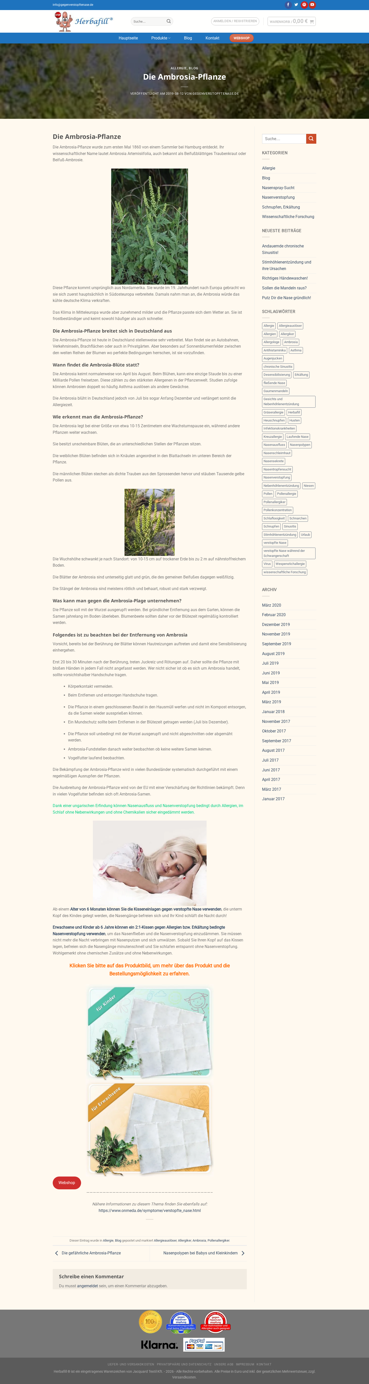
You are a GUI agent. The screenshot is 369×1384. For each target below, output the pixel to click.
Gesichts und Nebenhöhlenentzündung (281, 401)
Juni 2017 (271, 770)
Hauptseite (128, 38)
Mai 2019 (270, 682)
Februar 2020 (274, 614)
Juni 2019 (271, 673)
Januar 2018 (273, 711)
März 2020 (271, 605)
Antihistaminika (275, 350)
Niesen (309, 486)
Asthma (295, 350)
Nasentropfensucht (277, 469)
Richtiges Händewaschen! (285, 278)
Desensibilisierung (277, 375)
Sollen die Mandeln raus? (284, 288)
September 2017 (276, 740)
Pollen (268, 494)
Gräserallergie (273, 412)
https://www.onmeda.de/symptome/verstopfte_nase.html (150, 1210)
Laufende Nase (298, 437)
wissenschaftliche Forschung (285, 572)
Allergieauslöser (165, 1240)
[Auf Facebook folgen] (288, 5)
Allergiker (184, 1240)
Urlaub (305, 535)
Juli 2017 (270, 760)
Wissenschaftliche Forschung (288, 216)
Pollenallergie (286, 494)
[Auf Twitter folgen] (296, 5)
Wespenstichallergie (290, 564)
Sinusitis (290, 526)
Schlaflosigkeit (274, 518)
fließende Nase (274, 383)
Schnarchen (297, 518)
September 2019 (276, 644)
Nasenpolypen (300, 445)
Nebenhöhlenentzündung (281, 486)
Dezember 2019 (276, 624)
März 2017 (271, 789)
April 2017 (271, 779)
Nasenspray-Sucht (278, 187)
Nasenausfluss (274, 445)
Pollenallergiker (218, 1240)
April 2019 (271, 692)
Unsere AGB (223, 1364)
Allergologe (271, 342)
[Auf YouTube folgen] (312, 5)
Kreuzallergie (273, 437)
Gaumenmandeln (276, 391)
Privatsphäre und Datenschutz (184, 1364)
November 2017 (276, 721)
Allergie (179, 68)
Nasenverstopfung (278, 197)
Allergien (270, 334)
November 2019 (276, 634)
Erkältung (301, 375)
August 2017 (273, 750)
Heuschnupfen (274, 420)
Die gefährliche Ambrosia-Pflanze (91, 1253)
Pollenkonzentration (278, 510)
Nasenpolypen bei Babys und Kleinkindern (201, 1253)
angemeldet (87, 1286)
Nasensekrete (274, 461)
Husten (294, 420)
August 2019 (273, 653)
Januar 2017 (273, 798)
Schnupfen (271, 526)
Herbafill (294, 412)
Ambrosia (199, 1240)
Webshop (66, 1182)
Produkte (159, 38)
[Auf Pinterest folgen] (304, 5)
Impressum (245, 1364)
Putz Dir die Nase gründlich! (286, 297)
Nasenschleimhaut (277, 453)
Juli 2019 (270, 663)
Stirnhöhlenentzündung (280, 535)
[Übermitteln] (168, 21)
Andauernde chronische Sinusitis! (283, 249)
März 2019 (271, 702)
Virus (267, 564)
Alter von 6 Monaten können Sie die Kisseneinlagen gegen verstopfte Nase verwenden (145, 909)
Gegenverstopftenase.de (216, 93)
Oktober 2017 (274, 731)
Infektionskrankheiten (279, 428)
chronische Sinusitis (278, 366)
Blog (188, 38)
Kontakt (212, 38)
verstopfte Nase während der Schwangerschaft (284, 553)
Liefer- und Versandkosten (131, 1364)
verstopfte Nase (275, 543)
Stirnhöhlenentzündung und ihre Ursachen (286, 265)
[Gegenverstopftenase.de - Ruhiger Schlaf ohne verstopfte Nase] (88, 21)
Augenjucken (273, 358)
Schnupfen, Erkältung (281, 207)
